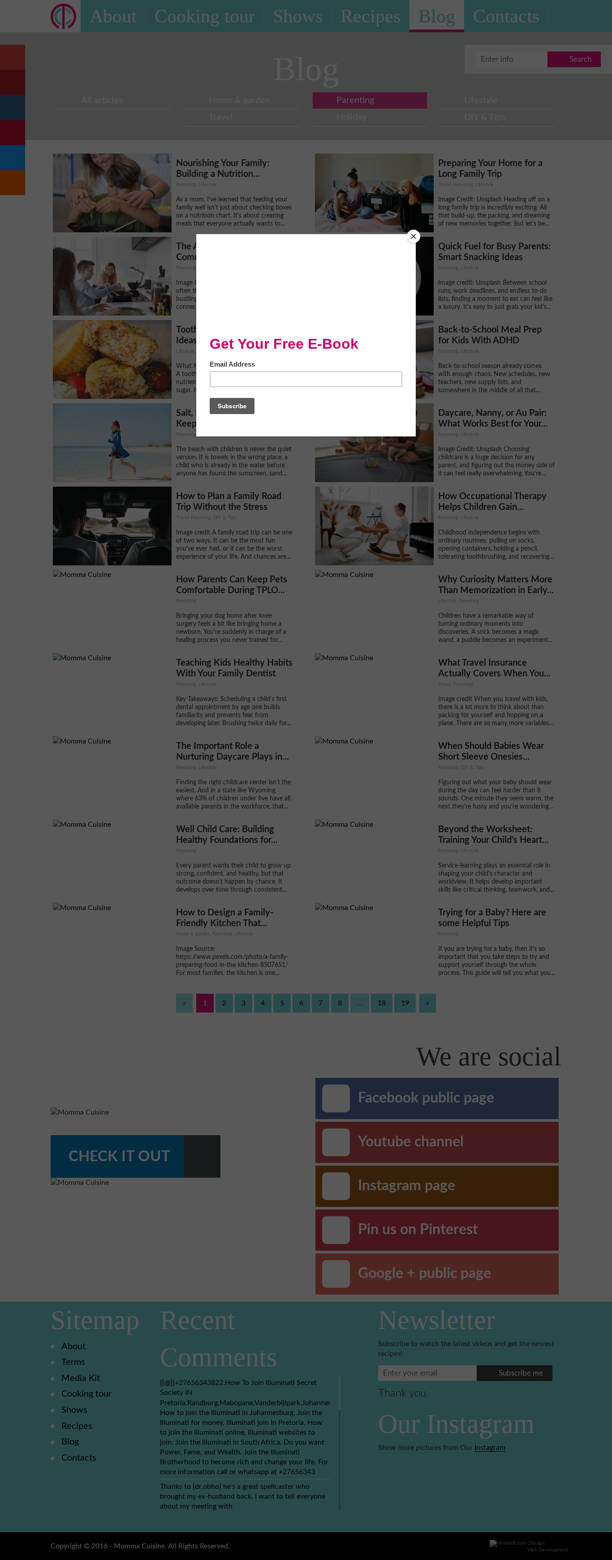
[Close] (413, 236)
